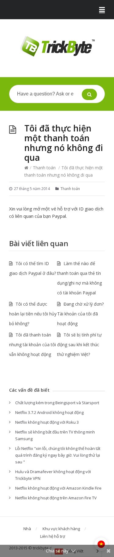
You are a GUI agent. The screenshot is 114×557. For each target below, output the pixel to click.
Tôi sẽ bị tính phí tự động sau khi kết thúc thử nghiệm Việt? (79, 344)
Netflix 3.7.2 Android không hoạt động (49, 412)
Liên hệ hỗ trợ (52, 536)
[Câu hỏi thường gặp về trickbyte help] (57, 46)
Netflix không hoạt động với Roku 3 (47, 422)
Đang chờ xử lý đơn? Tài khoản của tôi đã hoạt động (80, 313)
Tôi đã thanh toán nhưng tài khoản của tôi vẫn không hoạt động (32, 344)
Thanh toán (44, 168)
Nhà (27, 528)
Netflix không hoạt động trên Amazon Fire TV (56, 498)
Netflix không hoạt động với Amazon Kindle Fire (58, 488)
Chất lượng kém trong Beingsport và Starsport (57, 402)
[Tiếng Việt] (101, 544)
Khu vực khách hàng (61, 528)
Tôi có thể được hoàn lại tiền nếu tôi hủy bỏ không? (33, 313)
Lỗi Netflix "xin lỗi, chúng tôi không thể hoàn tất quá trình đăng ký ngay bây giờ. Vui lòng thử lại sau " (57, 455)
